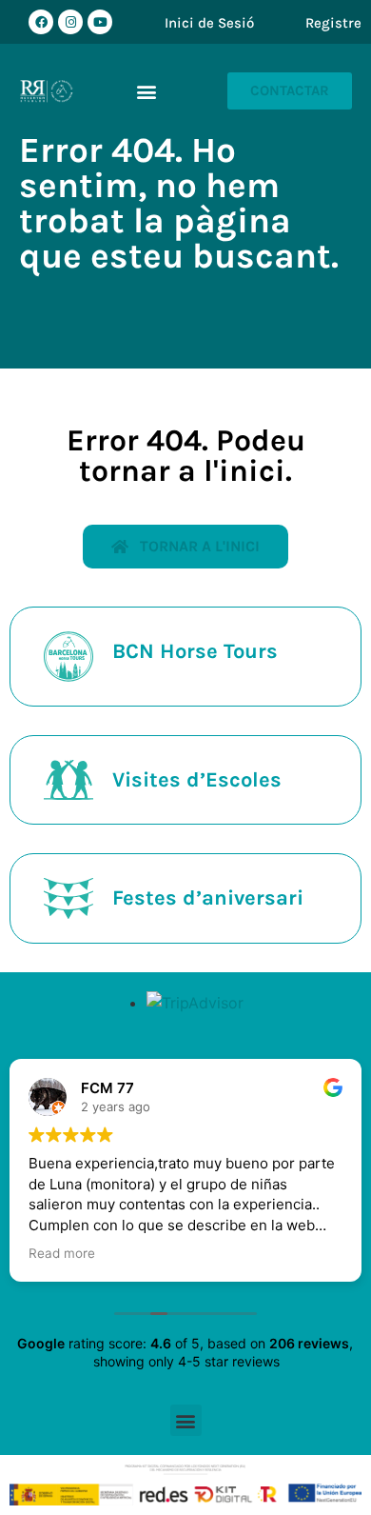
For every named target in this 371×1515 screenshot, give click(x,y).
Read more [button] (62, 1253)
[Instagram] (70, 22)
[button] (147, 91)
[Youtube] (100, 22)
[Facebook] (41, 22)
